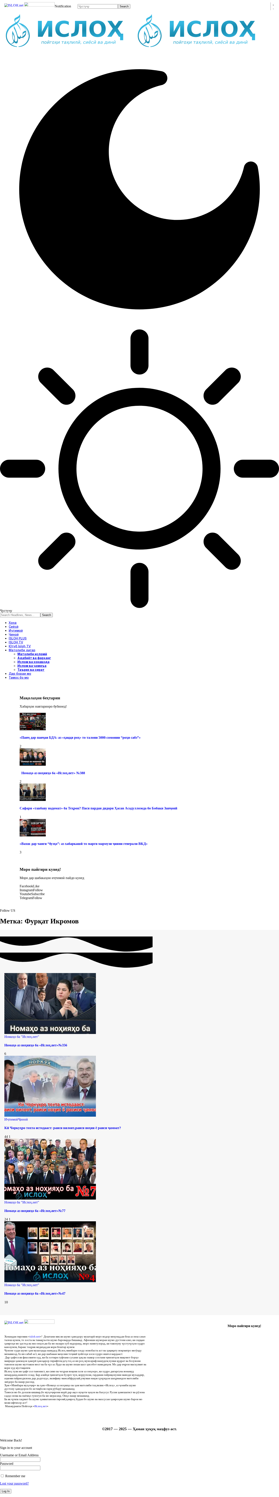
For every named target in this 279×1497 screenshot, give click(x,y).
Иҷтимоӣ (11, 1119)
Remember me (14, 1476)
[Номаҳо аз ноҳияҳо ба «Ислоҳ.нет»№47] (50, 1281)
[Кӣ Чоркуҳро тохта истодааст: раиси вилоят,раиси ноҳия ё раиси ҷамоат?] (50, 1115)
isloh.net (35, 1336)
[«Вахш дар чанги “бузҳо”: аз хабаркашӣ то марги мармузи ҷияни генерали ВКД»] (33, 835)
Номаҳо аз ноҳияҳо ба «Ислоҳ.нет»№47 (34, 1293)
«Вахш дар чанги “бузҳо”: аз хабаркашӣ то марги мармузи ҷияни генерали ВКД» (84, 844)
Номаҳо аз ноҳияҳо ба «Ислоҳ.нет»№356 (35, 1045)
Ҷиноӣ (23, 1119)
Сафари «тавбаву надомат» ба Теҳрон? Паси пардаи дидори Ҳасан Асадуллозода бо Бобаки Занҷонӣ (98, 808)
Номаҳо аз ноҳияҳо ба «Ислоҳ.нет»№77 (34, 1211)
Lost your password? (14, 1483)
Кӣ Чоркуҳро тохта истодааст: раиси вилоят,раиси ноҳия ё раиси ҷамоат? (63, 1128)
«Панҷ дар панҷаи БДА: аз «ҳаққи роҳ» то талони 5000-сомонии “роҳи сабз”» (80, 737)
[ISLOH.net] (132, 48)
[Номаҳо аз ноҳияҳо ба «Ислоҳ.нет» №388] (33, 764)
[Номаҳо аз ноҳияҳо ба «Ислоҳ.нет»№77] (50, 1198)
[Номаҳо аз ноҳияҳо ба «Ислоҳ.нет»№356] (50, 1033)
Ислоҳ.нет (40, 1406)
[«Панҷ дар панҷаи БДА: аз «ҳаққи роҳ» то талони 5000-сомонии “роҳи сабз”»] (33, 729)
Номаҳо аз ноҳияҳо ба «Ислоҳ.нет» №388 (52, 773)
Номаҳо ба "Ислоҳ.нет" (21, 1037)
